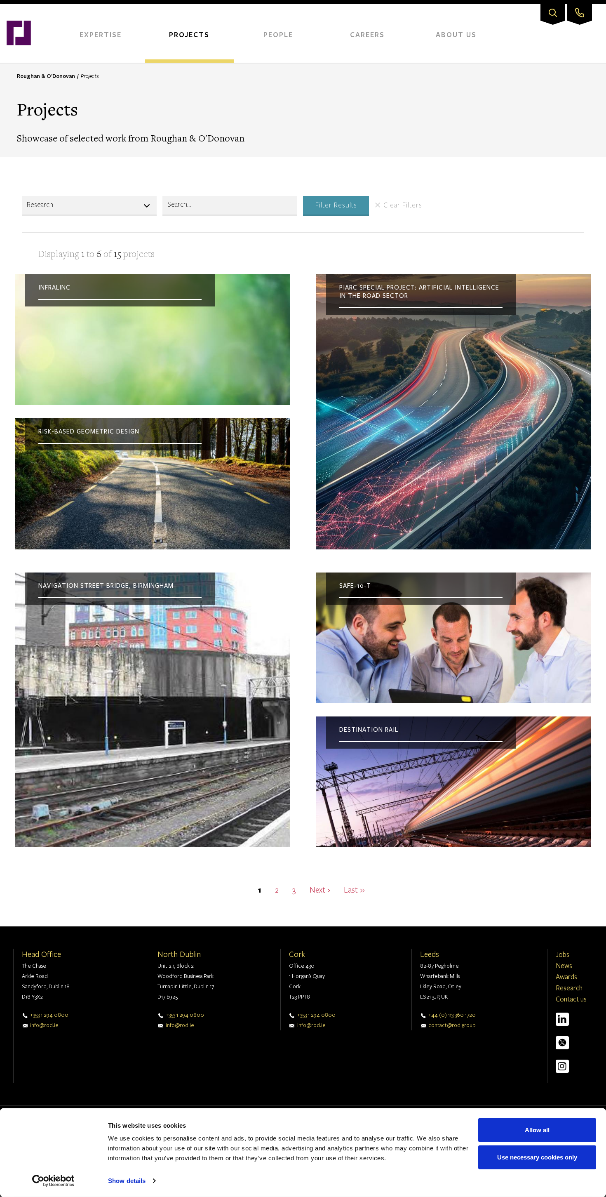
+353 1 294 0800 (49, 1014)
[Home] (19, 8)
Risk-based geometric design (88, 431)
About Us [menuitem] (456, 34)
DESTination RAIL (368, 729)
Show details (127, 1180)
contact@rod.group (452, 1025)
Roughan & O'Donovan (46, 76)
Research (569, 987)
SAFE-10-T (355, 585)
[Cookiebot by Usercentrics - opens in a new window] (53, 1181)
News (564, 965)
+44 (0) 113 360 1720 (452, 1014)
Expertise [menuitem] (101, 34)
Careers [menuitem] (367, 34)
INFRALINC (54, 287)
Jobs (562, 954)
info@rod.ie (44, 1025)
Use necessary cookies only (537, 1156)
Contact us (571, 999)
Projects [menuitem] (189, 34)
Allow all (537, 1129)
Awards (566, 976)
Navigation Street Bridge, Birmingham (106, 585)
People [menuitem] (278, 34)
